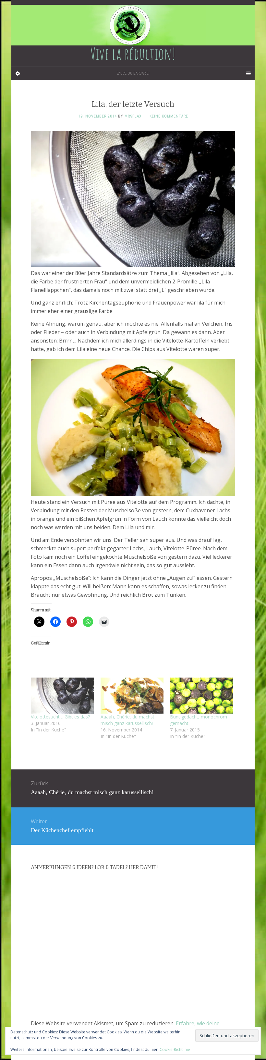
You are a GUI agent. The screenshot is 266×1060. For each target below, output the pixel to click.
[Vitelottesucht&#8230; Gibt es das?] (62, 696)
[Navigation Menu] (248, 73)
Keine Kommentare (169, 116)
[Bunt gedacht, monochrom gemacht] (201, 696)
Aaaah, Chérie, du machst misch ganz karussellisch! (127, 720)
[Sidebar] (17, 73)
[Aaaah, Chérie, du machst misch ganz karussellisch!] (132, 696)
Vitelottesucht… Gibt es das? (60, 717)
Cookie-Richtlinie (175, 1049)
